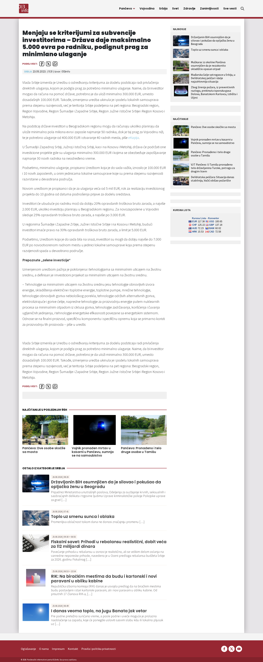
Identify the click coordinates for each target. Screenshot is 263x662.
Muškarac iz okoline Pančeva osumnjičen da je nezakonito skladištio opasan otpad (208, 65)
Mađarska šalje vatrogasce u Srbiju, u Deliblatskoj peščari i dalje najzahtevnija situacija (213, 78)
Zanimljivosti (209, 8)
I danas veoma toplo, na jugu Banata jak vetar (99, 611)
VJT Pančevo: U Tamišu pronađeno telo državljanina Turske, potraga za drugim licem (213, 168)
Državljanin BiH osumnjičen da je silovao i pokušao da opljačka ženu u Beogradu (106, 484)
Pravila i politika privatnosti (98, 649)
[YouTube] (238, 648)
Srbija (163, 8)
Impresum (58, 649)
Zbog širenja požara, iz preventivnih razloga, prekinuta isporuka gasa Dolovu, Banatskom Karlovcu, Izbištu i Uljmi (214, 92)
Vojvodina (147, 8)
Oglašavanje (28, 649)
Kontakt (73, 649)
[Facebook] (224, 648)
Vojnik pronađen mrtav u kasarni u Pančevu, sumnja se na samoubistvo (93, 451)
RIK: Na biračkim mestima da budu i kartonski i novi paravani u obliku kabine (104, 579)
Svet (175, 8)
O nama (44, 649)
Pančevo (125, 8)
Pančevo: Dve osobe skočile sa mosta (43, 450)
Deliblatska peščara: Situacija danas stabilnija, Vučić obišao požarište (212, 178)
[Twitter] (231, 648)
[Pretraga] (242, 9)
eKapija (133, 137)
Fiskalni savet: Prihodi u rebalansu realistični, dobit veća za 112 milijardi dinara (109, 544)
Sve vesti (230, 8)
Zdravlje (189, 8)
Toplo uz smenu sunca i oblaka (83, 516)
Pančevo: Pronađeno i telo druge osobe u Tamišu (141, 450)
